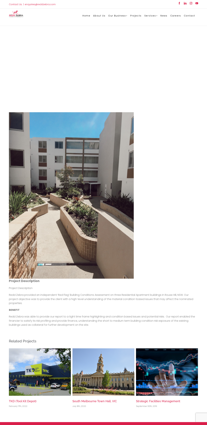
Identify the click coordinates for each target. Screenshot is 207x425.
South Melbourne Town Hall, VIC (31, 401)
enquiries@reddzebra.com (40, 4)
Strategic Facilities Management (94, 401)
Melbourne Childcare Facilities (157, 401)
